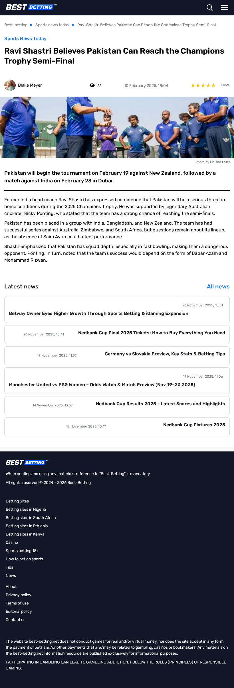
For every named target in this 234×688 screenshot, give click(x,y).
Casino (12, 542)
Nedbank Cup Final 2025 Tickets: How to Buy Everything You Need (151, 332)
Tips (9, 567)
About (11, 586)
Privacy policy (18, 595)
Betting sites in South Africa (31, 517)
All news (218, 286)
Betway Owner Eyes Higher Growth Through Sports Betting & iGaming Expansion (98, 313)
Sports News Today (25, 38)
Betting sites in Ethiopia (27, 526)
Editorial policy (19, 611)
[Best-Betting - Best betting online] (28, 7)
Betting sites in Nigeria (26, 509)
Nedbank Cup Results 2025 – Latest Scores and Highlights (160, 403)
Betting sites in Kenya (25, 534)
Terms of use (17, 603)
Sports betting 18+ (22, 550)
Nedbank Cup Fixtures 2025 (194, 425)
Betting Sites (17, 501)
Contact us (15, 619)
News (11, 575)
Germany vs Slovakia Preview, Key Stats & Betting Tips (165, 354)
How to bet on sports (24, 559)
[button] (209, 8)
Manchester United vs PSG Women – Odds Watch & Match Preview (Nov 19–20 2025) (102, 384)
